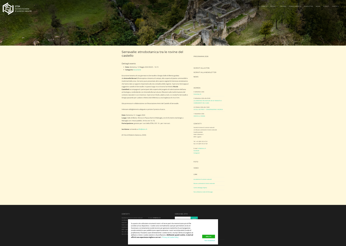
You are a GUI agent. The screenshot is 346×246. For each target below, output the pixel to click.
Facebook (196, 150)
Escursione (137, 70)
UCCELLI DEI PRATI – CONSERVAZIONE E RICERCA (208, 109)
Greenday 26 (197, 94)
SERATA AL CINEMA (199, 116)
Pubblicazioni (294, 6)
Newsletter (308, 6)
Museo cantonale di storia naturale (204, 183)
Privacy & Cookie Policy (170, 237)
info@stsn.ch (142, 129)
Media (318, 6)
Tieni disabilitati (209, 240)
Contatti (335, 6)
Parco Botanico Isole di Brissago (203, 192)
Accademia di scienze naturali (203, 179)
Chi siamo (262, 6)
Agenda (273, 6)
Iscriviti (326, 6)
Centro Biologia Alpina (200, 188)
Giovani (283, 6)
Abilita (208, 236)
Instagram (197, 153)
